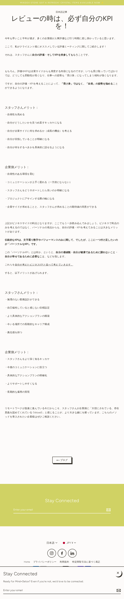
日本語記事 (61, 12)
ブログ (64, 460)
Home (27, 561)
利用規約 (64, 561)
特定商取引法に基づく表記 (86, 561)
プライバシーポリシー (45, 561)
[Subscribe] (108, 509)
